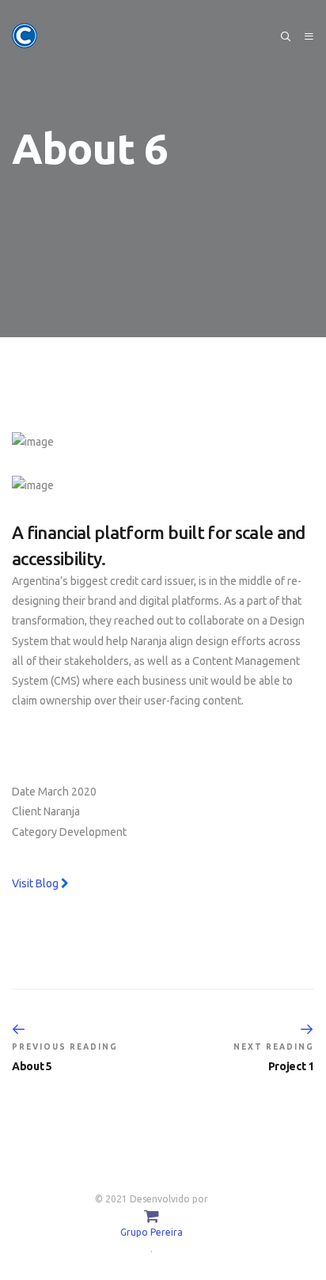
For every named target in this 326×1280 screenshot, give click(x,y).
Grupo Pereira (151, 1232)
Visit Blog (36, 883)
